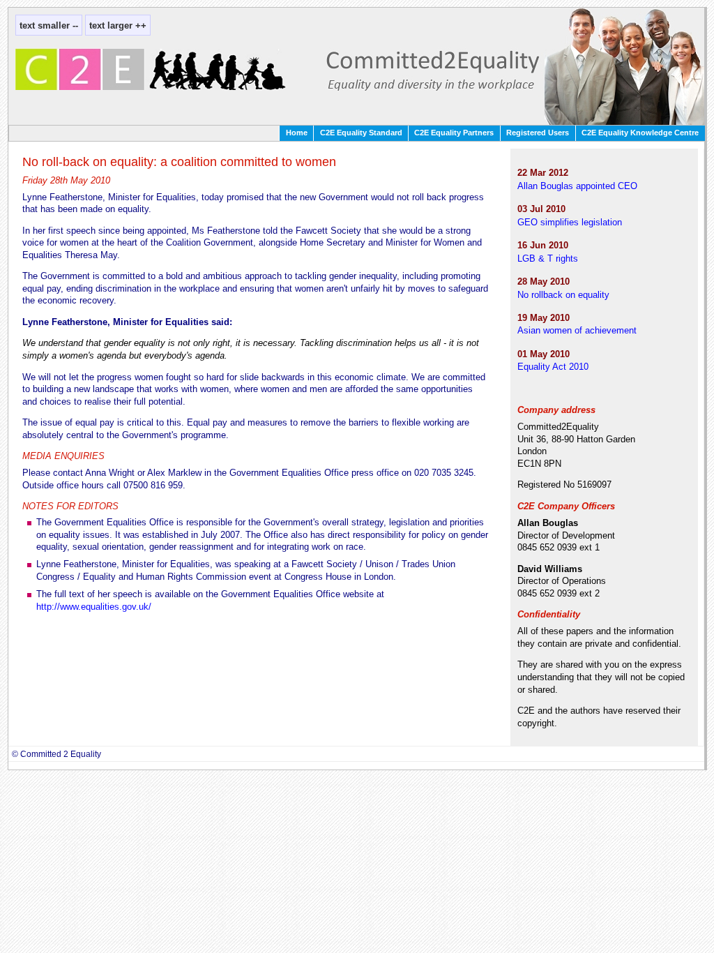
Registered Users (537, 132)
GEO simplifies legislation (569, 222)
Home (296, 132)
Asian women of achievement (577, 330)
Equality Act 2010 (552, 366)
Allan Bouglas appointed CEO (577, 186)
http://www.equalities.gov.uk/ (93, 606)
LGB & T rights (547, 258)
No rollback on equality (563, 295)
